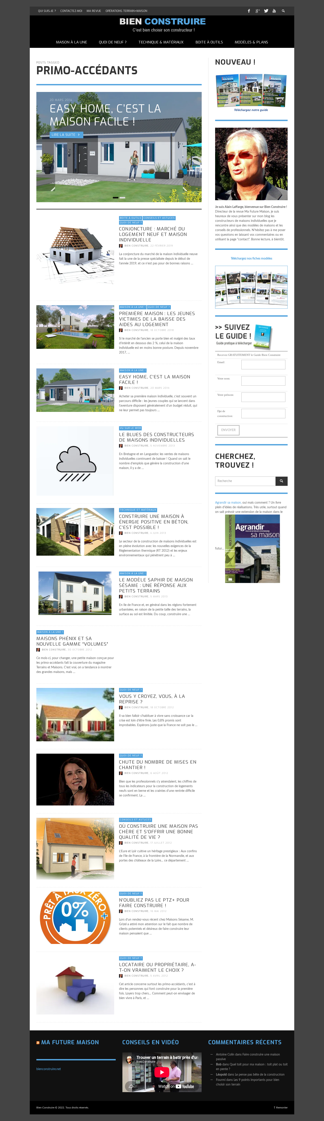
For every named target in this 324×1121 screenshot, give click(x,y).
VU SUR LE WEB (130, 428)
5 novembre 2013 (162, 445)
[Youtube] (274, 11)
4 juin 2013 (158, 533)
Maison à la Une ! (133, 307)
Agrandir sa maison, (228, 502)
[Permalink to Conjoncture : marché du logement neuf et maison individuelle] (75, 254)
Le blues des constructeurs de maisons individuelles (156, 437)
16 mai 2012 (158, 911)
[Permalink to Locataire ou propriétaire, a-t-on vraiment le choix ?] (75, 985)
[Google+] (257, 11)
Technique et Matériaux (138, 510)
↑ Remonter (281, 1107)
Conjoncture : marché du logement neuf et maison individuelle (153, 234)
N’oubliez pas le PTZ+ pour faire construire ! (154, 903)
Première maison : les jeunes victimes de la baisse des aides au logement (157, 319)
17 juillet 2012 (161, 842)
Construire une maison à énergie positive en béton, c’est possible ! (153, 522)
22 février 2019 (161, 245)
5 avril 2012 (159, 975)
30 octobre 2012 (80, 649)
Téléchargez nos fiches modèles (251, 258)
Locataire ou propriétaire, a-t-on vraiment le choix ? (157, 967)
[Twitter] (266, 11)
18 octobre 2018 (162, 330)
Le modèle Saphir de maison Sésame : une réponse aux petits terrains (156, 585)
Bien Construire (137, 245)
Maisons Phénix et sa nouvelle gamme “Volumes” (72, 641)
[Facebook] (249, 11)
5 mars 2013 (159, 596)
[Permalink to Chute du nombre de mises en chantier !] (75, 779)
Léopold (221, 1074)
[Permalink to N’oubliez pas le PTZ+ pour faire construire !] (75, 917)
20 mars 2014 (159, 388)
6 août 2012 (159, 773)
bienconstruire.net (48, 1069)
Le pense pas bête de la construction (260, 1074)
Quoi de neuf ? (131, 222)
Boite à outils (130, 218)
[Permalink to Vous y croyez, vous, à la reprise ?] (75, 714)
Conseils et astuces (159, 218)
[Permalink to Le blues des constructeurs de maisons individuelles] (75, 460)
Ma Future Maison (70, 1042)
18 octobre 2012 (162, 707)
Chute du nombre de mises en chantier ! (157, 765)
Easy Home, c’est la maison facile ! (154, 379)
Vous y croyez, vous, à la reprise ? (152, 699)
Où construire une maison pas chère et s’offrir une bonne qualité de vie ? (158, 831)
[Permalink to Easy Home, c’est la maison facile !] (75, 390)
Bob (219, 1064)
